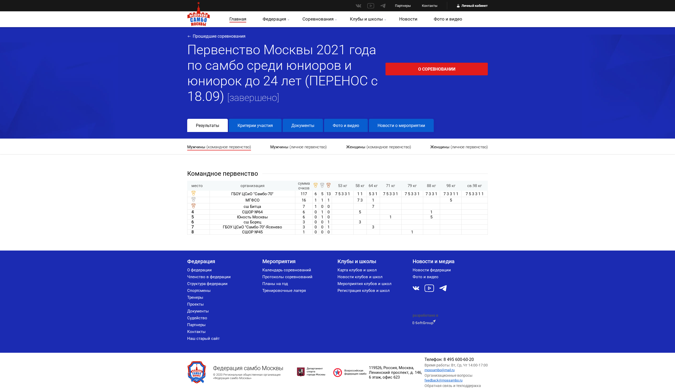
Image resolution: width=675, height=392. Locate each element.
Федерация (274, 19)
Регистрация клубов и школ (364, 290)
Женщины (378, 147)
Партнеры (403, 6)
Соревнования (318, 19)
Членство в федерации (209, 277)
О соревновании (436, 69)
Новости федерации (432, 270)
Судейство (197, 318)
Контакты (429, 6)
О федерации (199, 270)
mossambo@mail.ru (440, 370)
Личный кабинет (474, 6)
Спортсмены (199, 290)
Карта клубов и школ (357, 270)
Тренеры (195, 297)
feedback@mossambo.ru (443, 380)
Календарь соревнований (286, 270)
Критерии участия (255, 125)
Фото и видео (448, 19)
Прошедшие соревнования (219, 36)
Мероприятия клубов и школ (365, 283)
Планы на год (275, 283)
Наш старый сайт (203, 338)
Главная (237, 19)
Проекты (195, 304)
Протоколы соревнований (287, 277)
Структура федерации (207, 283)
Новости (408, 19)
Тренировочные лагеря (284, 290)
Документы (302, 125)
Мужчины (219, 147)
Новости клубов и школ (360, 277)
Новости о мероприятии (401, 125)
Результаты (207, 125)
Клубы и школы (366, 19)
